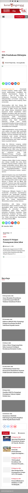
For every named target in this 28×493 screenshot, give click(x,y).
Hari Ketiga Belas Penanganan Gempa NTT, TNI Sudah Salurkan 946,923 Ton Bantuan (18, 472)
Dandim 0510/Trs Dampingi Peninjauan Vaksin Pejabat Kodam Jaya (12, 394)
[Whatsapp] (3, 83)
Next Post (6, 233)
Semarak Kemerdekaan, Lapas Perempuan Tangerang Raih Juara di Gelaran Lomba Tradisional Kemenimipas (18, 451)
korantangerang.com (8, 89)
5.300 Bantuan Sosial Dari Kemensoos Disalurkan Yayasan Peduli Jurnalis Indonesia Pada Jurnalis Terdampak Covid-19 (13, 370)
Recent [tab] (13, 433)
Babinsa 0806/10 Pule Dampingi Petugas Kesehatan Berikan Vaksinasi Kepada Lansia (13, 323)
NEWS (3, 51)
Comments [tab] (22, 433)
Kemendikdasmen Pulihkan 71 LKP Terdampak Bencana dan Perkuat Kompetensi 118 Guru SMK (18, 482)
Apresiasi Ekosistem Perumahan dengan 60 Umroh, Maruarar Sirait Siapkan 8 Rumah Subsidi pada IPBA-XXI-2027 (18, 441)
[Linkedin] (15, 83)
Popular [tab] (6, 433)
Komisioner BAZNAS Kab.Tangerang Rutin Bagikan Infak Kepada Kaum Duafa (13, 417)
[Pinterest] (12, 83)
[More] (18, 83)
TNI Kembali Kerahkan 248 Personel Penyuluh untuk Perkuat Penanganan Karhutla (18, 462)
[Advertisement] (14, 33)
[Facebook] (6, 83)
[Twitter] (9, 83)
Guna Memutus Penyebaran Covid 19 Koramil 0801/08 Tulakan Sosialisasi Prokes (12, 299)
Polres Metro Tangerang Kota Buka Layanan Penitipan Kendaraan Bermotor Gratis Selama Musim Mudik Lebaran (13, 347)
